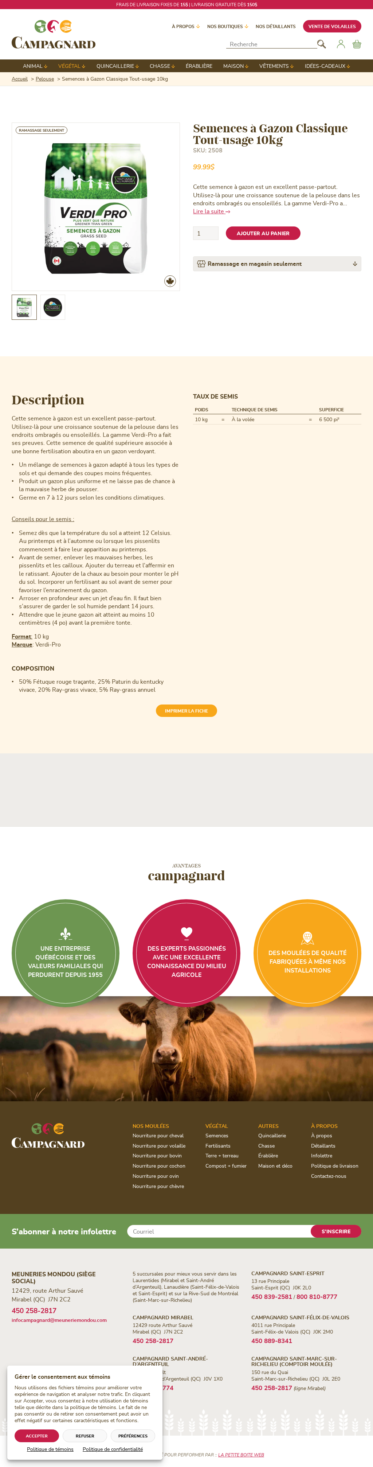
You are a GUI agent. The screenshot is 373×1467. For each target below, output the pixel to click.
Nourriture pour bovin (157, 1155)
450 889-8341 (271, 1340)
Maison (233, 66)
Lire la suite (209, 210)
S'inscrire (336, 1231)
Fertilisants (218, 1145)
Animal (33, 66)
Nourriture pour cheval (158, 1135)
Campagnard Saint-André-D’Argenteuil (170, 1361)
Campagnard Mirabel (163, 1317)
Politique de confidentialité (113, 1449)
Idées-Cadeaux (325, 66)
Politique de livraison (334, 1166)
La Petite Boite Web (241, 1454)
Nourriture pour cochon (159, 1166)
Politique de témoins (50, 1449)
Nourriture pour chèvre (158, 1186)
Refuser (85, 1435)
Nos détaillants (276, 26)
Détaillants (323, 1145)
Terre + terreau (222, 1155)
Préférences (133, 1435)
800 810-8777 (317, 1296)
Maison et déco (275, 1166)
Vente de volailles (332, 26)
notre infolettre (229, 4)
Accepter (37, 1435)
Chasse (160, 66)
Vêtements (274, 66)
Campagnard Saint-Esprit (288, 1273)
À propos (183, 26)
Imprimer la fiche (186, 710)
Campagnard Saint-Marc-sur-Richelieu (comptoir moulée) (294, 1361)
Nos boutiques (225, 26)
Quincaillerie (115, 66)
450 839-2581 (271, 1296)
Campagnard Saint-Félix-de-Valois (300, 1317)
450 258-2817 (34, 1310)
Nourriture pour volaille (159, 1145)
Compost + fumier (226, 1166)
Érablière (199, 66)
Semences (216, 1135)
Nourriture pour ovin (156, 1176)
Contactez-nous (328, 1176)
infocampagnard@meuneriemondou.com (59, 1320)
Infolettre (321, 1155)
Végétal (69, 66)
